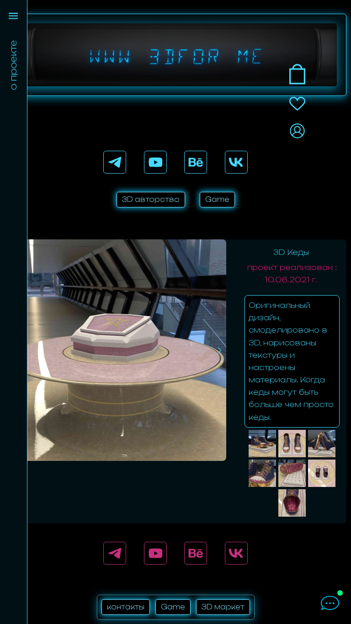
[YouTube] (155, 162)
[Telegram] (114, 162)
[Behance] (195, 162)
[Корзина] (297, 74)
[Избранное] (297, 104)
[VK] (236, 162)
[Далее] (219, 350)
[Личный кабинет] (297, 131)
